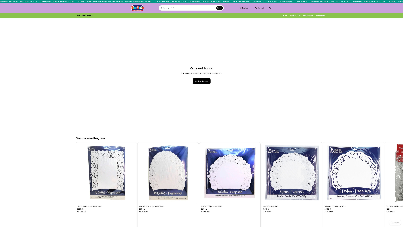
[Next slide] (325, 187)
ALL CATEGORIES (84, 15)
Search (219, 8)
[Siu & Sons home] (137, 8)
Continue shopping (201, 81)
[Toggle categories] (92, 15)
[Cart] (270, 8)
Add (257, 198)
